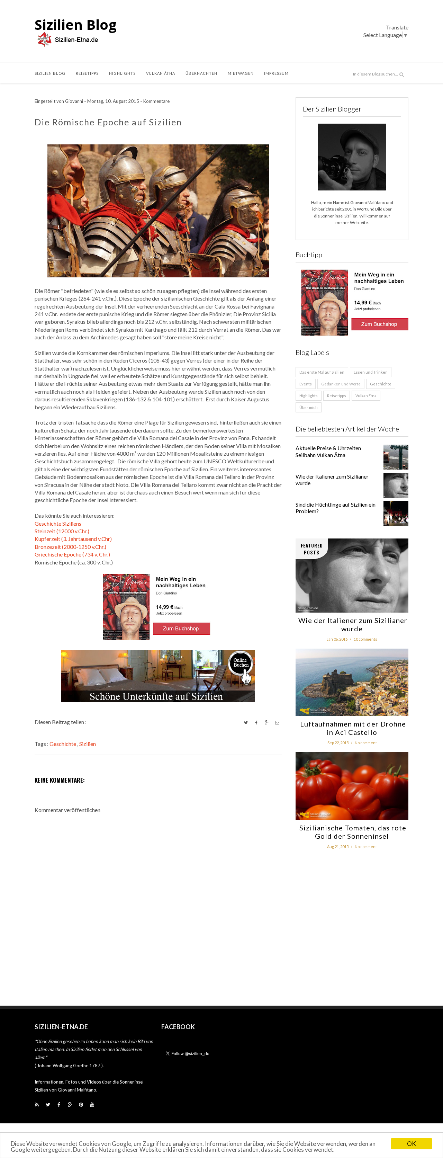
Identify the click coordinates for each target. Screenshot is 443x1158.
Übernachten (201, 73)
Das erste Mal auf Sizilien (321, 372)
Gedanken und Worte (341, 384)
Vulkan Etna (366, 395)
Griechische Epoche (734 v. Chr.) (72, 554)
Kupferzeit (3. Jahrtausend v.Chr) (73, 538)
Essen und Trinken (371, 372)
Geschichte (63, 743)
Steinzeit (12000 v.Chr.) (62, 531)
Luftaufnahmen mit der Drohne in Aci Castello (352, 728)
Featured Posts (312, 549)
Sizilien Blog (76, 24)
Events (305, 384)
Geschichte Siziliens (58, 523)
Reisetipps (87, 73)
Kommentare (156, 101)
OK (411, 1143)
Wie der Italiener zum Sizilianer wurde (352, 624)
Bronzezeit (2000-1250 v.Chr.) (70, 546)
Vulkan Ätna (160, 73)
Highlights (122, 73)
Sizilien (87, 743)
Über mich (308, 407)
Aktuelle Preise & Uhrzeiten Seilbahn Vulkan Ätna (328, 451)
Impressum (276, 73)
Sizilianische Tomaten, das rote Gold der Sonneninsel (352, 831)
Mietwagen (241, 73)
